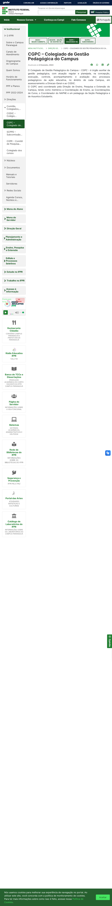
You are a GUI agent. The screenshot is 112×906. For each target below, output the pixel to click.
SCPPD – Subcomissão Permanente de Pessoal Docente (14, 133)
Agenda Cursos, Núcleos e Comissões (14, 198)
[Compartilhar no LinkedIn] (102, 64)
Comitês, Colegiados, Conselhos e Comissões (13, 107)
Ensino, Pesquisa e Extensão (15, 249)
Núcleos (11, 160)
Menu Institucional (36, 48)
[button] (108, 64)
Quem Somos (13, 70)
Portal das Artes (14, 498)
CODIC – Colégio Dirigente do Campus (13, 114)
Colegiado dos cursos (14, 151)
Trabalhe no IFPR (16, 280)
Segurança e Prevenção (14, 479)
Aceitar (103, 897)
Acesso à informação (49, 3)
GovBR (6, 2)
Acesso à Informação (12, 290)
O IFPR (10, 35)
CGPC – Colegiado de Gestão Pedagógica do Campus (14, 124)
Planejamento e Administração (14, 238)
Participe (67, 3)
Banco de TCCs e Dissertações (14, 375)
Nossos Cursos (25, 19)
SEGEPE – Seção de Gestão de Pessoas (55, 41)
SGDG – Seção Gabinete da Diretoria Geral (38, 41)
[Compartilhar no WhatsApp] (97, 64)
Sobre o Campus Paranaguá (14, 43)
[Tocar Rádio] (5, 312)
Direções (11, 99)
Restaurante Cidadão (14, 329)
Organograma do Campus (13, 62)
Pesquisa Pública (102, 12)
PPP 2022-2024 (14, 92)
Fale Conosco (78, 19)
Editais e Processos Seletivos (11, 261)
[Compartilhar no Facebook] (92, 64)
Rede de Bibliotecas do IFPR (14, 452)
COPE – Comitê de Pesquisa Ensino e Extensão (15, 142)
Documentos (13, 167)
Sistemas (14, 425)
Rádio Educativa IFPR (14, 354)
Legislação (82, 3)
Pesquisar (81, 12)
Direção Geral (14, 228)
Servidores (11, 183)
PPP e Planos (13, 86)
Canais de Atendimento (12, 53)
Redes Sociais (14, 190)
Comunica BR (28, 3)
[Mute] (17, 312)
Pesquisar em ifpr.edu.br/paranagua (51, 8)
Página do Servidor (14, 403)
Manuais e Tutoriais (11, 175)
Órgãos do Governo (101, 3)
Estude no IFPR (15, 271)
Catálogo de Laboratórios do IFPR (14, 524)
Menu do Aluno (15, 209)
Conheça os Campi (54, 19)
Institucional (13, 29)
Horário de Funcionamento (14, 78)
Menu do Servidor (11, 218)
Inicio (7, 19)
